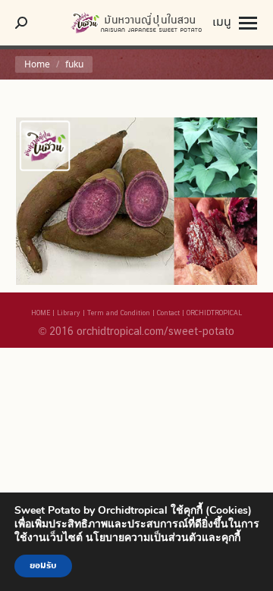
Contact (168, 312)
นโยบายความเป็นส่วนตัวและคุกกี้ (163, 537)
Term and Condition (118, 312)
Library (68, 312)
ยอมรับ (43, 566)
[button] (261, 22)
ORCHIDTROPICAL (214, 312)
